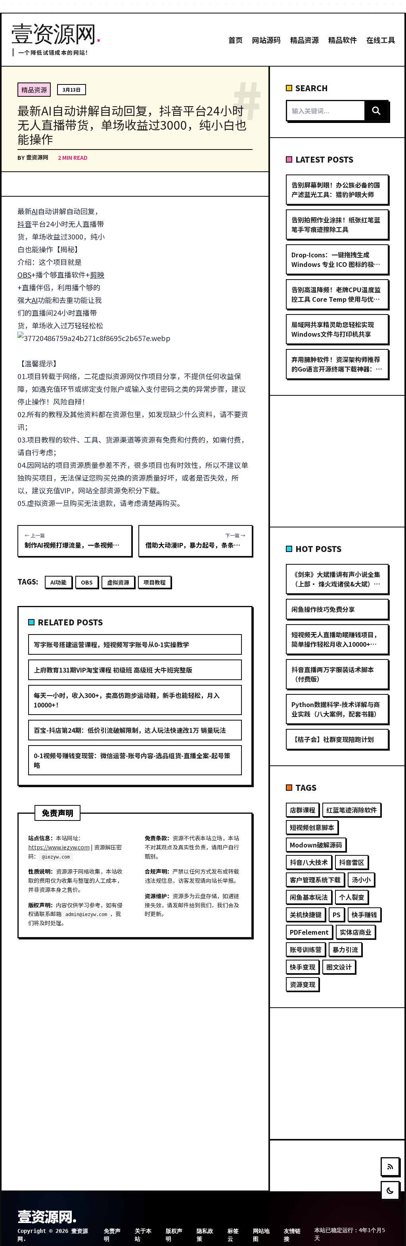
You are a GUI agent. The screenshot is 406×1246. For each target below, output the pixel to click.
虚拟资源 (118, 582)
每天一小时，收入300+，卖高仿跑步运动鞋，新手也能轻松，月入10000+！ (127, 699)
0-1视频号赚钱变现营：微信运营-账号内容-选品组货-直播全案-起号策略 (132, 760)
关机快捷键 (306, 914)
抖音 (24, 224)
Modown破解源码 (316, 844)
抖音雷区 (351, 862)
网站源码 (266, 40)
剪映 (97, 274)
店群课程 (302, 810)
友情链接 (292, 1235)
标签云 (233, 1235)
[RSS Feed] (390, 1166)
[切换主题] (390, 1190)
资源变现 (302, 984)
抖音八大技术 (309, 862)
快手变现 (302, 967)
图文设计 (339, 967)
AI (35, 211)
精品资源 (304, 40)
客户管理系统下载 (315, 879)
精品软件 (342, 40)
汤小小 (361, 879)
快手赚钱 (364, 914)
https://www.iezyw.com (59, 847)
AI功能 (58, 582)
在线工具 (380, 40)
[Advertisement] (183, 263)
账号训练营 (306, 949)
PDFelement (309, 932)
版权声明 (174, 1235)
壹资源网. (46, 1216)
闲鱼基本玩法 (309, 897)
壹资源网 (37, 157)
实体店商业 (356, 932)
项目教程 (155, 582)
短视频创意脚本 (312, 827)
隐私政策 (205, 1235)
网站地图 (261, 1235)
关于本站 (143, 1235)
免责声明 (112, 1235)
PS (337, 914)
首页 (235, 40)
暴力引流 (345, 949)
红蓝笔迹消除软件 (351, 810)
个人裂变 (351, 897)
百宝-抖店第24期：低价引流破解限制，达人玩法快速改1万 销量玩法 (130, 730)
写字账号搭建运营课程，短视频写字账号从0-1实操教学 (111, 644)
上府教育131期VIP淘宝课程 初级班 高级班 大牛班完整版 (113, 670)
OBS (24, 274)
